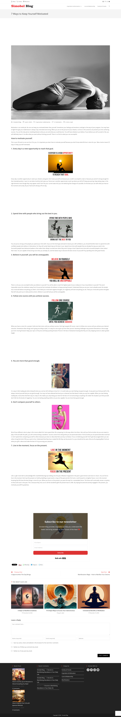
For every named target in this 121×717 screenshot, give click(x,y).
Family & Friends (66, 670)
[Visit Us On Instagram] (94, 670)
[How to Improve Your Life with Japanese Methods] (18, 696)
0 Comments (58, 122)
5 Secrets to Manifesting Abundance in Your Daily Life (47, 672)
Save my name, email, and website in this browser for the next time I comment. (36, 643)
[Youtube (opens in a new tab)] (109, 1)
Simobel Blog (17, 122)
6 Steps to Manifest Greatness (27, 610)
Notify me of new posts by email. (23, 651)
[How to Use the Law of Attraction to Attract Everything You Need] (18, 674)
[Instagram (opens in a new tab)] (107, 1)
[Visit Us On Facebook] (88, 670)
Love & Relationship (67, 676)
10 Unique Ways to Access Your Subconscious (60, 610)
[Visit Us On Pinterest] (91, 670)
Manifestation (66, 680)
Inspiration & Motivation (43, 122)
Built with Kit (60, 558)
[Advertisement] (60, 29)
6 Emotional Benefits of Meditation (94, 610)
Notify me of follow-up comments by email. (26, 647)
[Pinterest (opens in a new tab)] (105, 1)
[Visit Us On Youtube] (98, 670)
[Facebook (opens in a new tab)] (103, 1)
